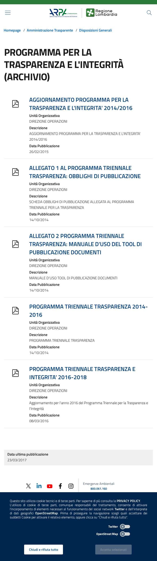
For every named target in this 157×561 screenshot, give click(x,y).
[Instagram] (71, 485)
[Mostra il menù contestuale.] (7, 12)
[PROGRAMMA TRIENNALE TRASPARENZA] (15, 310)
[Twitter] (28, 486)
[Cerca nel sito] (149, 13)
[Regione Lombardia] (101, 12)
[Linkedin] (39, 485)
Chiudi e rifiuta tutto (43, 549)
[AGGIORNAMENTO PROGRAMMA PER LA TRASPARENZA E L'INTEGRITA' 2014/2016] (15, 103)
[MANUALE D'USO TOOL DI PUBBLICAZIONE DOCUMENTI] (15, 244)
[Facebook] (60, 485)
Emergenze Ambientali (98, 483)
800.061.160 (99, 488)
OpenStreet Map (107, 534)
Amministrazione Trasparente (50, 30)
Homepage (12, 30)
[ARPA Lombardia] (62, 12)
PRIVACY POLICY (128, 500)
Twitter (113, 526)
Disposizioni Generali (95, 30)
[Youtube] (49, 485)
